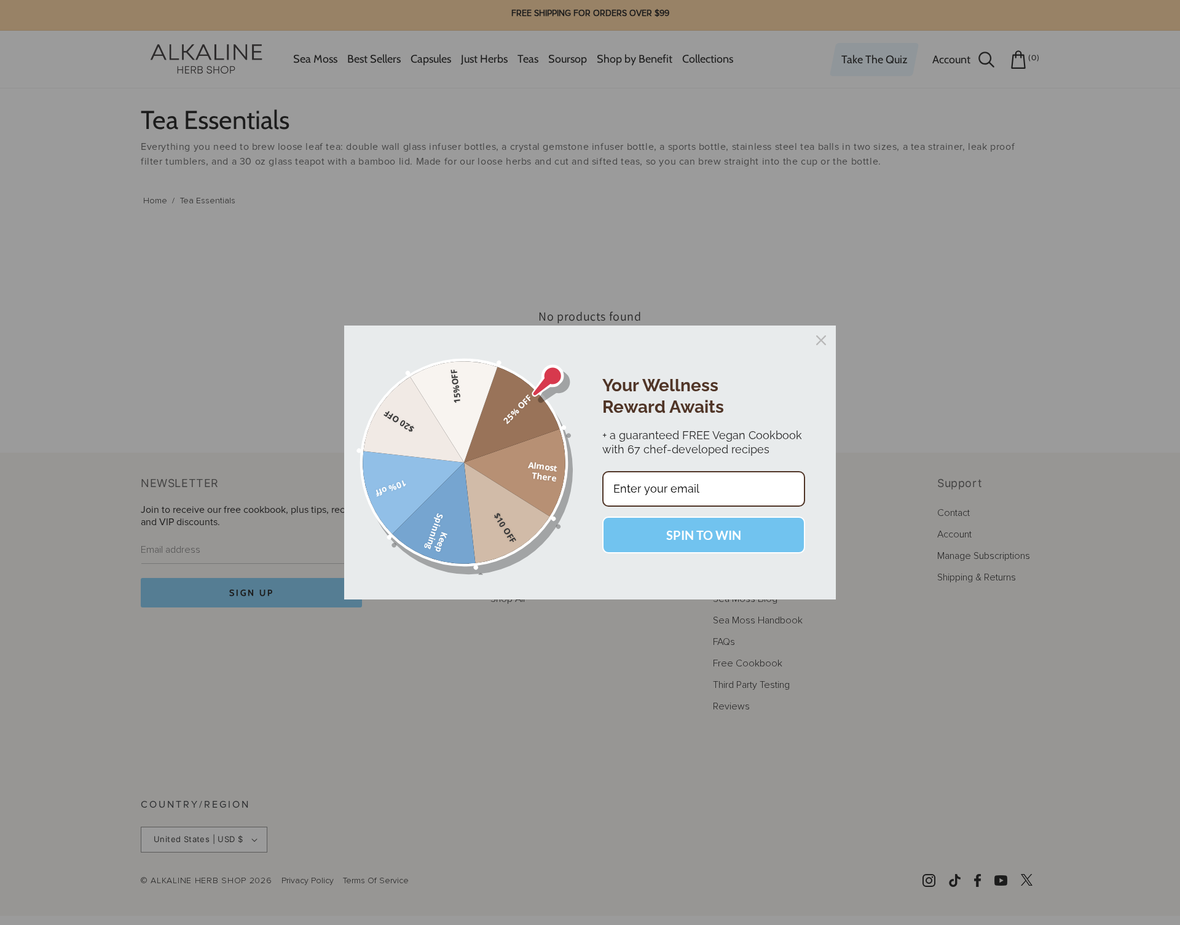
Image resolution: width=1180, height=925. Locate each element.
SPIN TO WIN (703, 535)
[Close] (821, 340)
